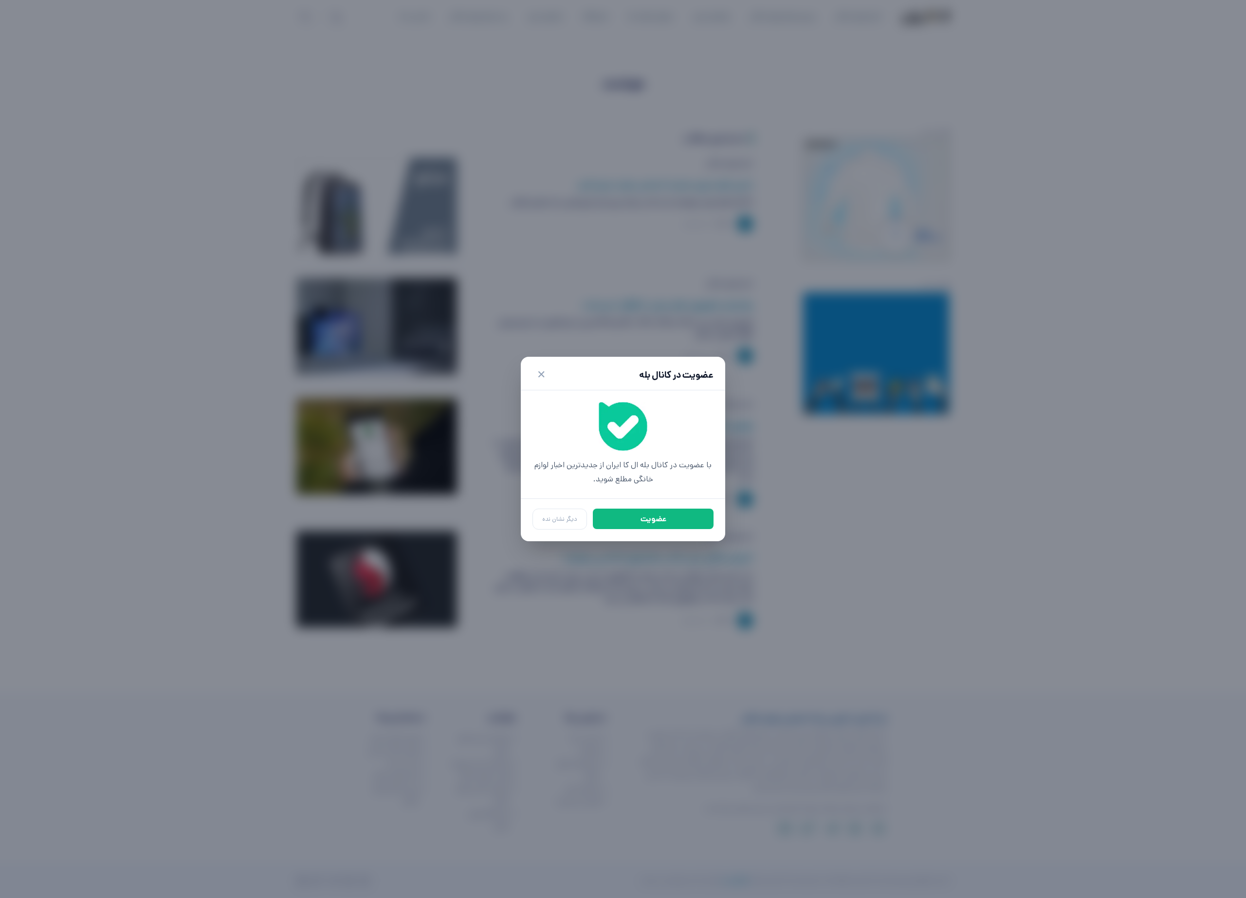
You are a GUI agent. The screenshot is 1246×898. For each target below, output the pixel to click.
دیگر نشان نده (559, 519)
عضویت (653, 519)
